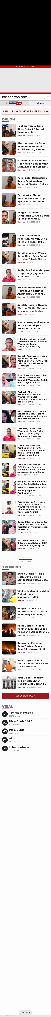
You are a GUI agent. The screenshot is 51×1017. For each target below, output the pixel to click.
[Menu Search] (43, 97)
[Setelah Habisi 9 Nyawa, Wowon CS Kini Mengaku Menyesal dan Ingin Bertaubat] (9, 309)
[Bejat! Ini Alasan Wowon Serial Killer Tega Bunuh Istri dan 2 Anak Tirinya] (9, 257)
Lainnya (40, 103)
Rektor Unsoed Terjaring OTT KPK (26, 111)
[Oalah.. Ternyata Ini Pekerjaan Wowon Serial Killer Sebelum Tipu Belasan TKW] (9, 240)
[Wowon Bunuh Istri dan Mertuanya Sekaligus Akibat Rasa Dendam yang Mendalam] (9, 292)
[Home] (14, 97)
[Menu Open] (48, 97)
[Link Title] (9, 344)
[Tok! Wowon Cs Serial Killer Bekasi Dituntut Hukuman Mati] (9, 130)
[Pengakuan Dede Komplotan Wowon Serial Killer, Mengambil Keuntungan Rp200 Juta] (9, 217)
